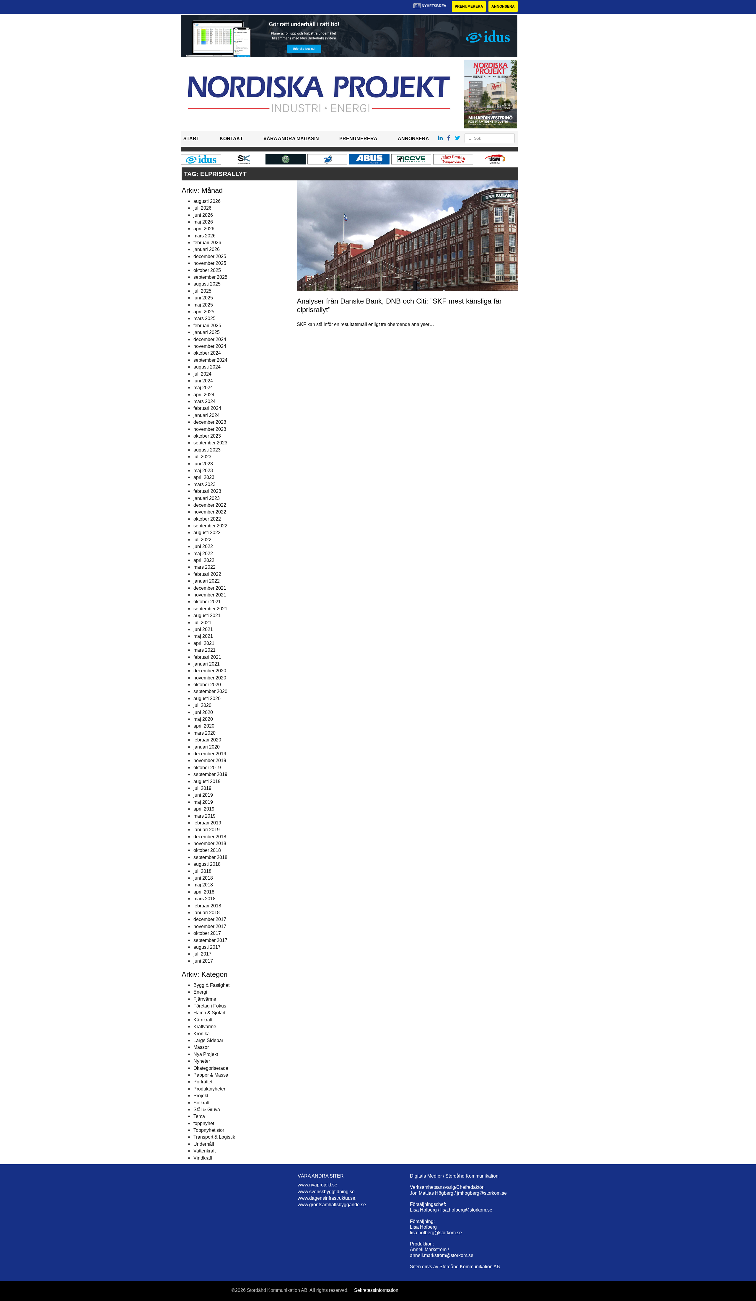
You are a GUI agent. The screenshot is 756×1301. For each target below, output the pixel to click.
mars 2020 (204, 733)
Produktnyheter (209, 1088)
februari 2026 (207, 242)
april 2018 (203, 891)
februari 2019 (207, 822)
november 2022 (209, 511)
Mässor (201, 1047)
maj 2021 (203, 636)
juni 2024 (203, 380)
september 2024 (210, 360)
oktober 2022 (207, 518)
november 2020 (209, 677)
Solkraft (201, 1102)
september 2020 (210, 691)
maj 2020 (203, 719)
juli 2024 (202, 373)
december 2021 (209, 588)
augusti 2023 (207, 449)
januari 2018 (206, 912)
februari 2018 (207, 905)
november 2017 (209, 926)
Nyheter (201, 1061)
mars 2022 (204, 567)
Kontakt (231, 138)
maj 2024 (203, 387)
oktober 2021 (207, 601)
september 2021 (210, 608)
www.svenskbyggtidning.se (326, 1191)
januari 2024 (206, 415)
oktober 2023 (207, 435)
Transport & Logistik (214, 1136)
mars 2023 (204, 484)
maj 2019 (203, 802)
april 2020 (203, 725)
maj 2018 (203, 884)
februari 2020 (207, 739)
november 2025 (209, 263)
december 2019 (209, 753)
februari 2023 (207, 491)
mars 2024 (204, 401)
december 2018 (209, 836)
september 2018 (210, 857)
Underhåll (203, 1144)
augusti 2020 (207, 698)
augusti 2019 (207, 781)
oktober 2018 (207, 850)
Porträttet (202, 1081)
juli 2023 (202, 456)
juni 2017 (203, 960)
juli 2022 (202, 539)
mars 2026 (204, 235)
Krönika (201, 1033)
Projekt (200, 1095)
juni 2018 (203, 878)
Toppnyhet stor (208, 1130)
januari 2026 (206, 249)
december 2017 (209, 919)
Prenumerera (469, 6)
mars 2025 (204, 318)
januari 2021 (206, 663)
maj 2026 (203, 221)
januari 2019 (206, 829)
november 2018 (209, 843)
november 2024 (209, 346)
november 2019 (209, 760)
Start (191, 138)
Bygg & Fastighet (211, 985)
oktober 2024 (207, 353)
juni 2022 (203, 546)
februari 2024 (207, 408)
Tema (199, 1116)
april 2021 (203, 643)
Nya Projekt (205, 1054)
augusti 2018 (207, 864)
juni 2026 (203, 215)
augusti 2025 (207, 283)
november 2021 (209, 594)
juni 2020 (203, 712)
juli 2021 (202, 622)
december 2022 (209, 505)
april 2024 (203, 394)
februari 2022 (207, 574)
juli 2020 (202, 705)
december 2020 (209, 670)
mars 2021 (204, 650)
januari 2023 (206, 498)
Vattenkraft (204, 1150)
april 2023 (203, 477)
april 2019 (203, 808)
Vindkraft (202, 1157)
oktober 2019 (207, 767)
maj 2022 (203, 553)
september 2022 (210, 525)
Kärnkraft (202, 1019)
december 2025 (209, 256)
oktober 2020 (207, 684)
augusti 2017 (207, 947)
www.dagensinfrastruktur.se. (327, 1198)
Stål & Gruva (206, 1109)
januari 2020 (206, 746)
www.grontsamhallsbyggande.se (332, 1204)
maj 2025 (203, 304)
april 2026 (203, 228)
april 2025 (203, 311)
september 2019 (210, 774)
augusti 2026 (207, 201)
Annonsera (503, 6)
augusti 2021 (207, 615)
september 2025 (210, 277)
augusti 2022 (207, 532)
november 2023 (209, 429)
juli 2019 (202, 788)
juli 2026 (202, 208)
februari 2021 (207, 657)
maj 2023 (203, 470)
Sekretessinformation (376, 1290)
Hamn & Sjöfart (209, 1012)
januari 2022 (206, 580)
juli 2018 (202, 871)
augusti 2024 (207, 366)
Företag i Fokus (209, 1005)
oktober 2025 (207, 270)
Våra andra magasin (291, 138)
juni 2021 (203, 629)
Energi (200, 992)
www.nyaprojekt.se (317, 1184)
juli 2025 (202, 291)
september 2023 (210, 442)
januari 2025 (206, 332)
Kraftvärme (204, 1026)
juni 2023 (203, 463)
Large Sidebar (208, 1040)
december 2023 (209, 422)
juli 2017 (202, 953)
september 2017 (210, 940)
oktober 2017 (207, 933)
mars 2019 (204, 816)
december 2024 (209, 339)
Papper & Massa (210, 1074)
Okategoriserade (210, 1068)
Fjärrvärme (204, 999)
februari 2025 (207, 325)
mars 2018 (204, 898)
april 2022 (203, 560)
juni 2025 (203, 297)
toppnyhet (203, 1123)
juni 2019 (203, 795)
